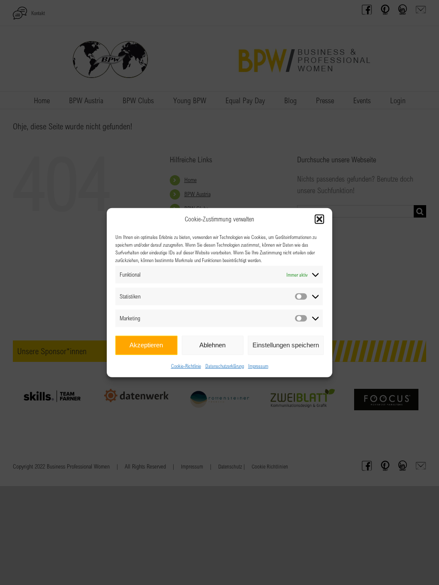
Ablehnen (212, 345)
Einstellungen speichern (286, 345)
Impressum (258, 365)
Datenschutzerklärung (224, 365)
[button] (319, 219)
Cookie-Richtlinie (186, 365)
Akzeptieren (146, 345)
